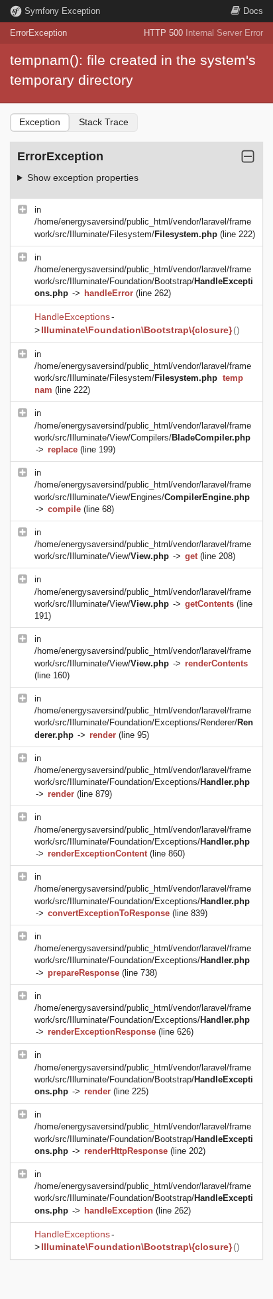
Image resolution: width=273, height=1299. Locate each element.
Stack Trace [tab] (104, 122)
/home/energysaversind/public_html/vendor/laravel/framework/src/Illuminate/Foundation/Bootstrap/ (143, 281)
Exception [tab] (39, 122)
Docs (253, 11)
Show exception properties (82, 177)
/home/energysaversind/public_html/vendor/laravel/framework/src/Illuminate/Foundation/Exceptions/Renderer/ (143, 722)
